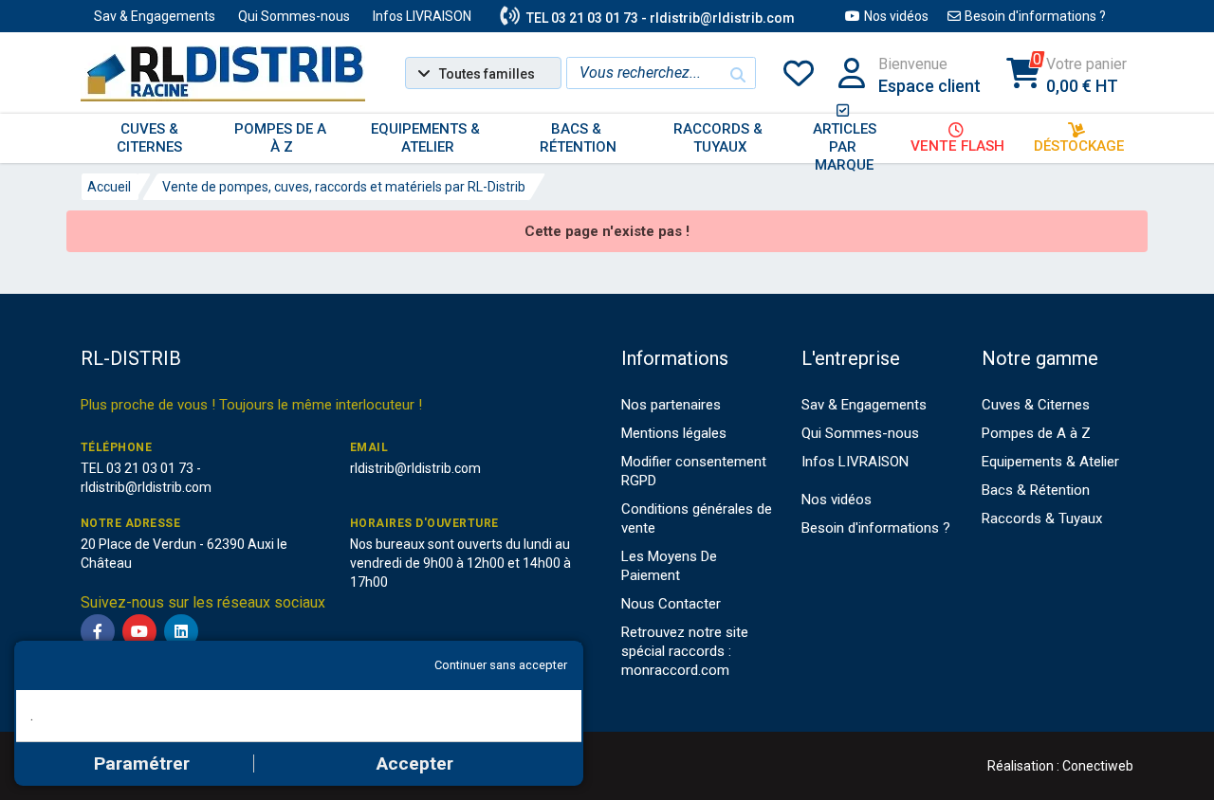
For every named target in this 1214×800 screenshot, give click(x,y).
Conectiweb (1097, 765)
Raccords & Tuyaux (1042, 518)
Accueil (109, 186)
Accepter (415, 764)
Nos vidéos (896, 16)
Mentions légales (674, 433)
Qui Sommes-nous (294, 16)
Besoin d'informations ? (1035, 16)
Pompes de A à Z (1036, 433)
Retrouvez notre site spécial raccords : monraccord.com (684, 651)
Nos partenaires (671, 404)
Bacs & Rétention (1036, 490)
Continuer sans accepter (500, 665)
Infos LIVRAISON (422, 16)
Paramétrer (142, 764)
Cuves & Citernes (1036, 404)
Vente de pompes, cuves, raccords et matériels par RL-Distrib (343, 186)
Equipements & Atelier (1050, 461)
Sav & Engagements (154, 16)
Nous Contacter (671, 603)
